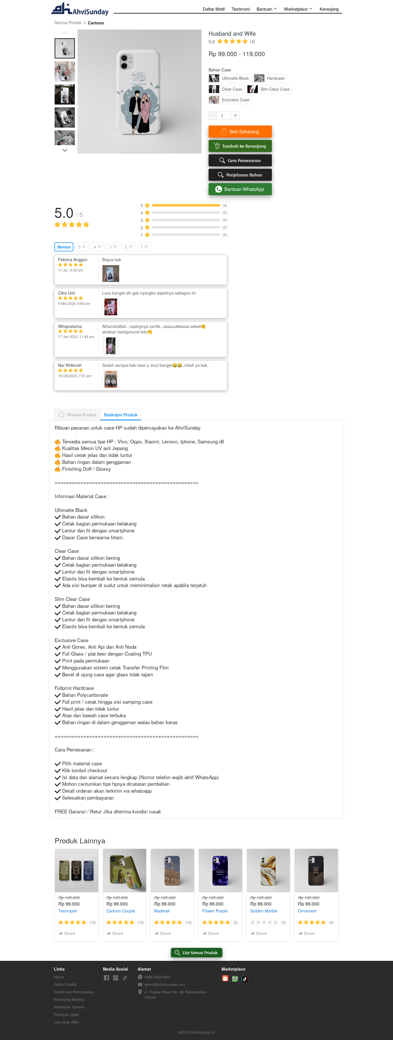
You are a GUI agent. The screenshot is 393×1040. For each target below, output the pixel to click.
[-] (106, 978)
